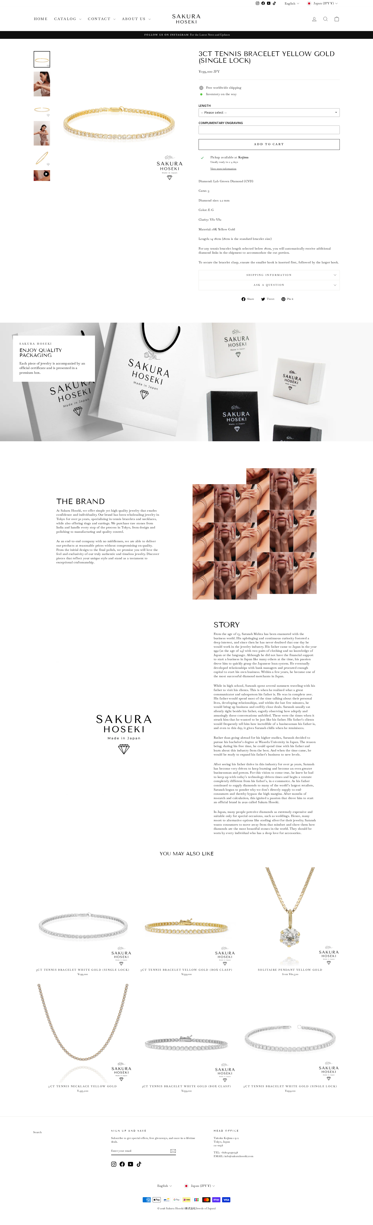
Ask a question (269, 284)
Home (41, 19)
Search (37, 1132)
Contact (100, 19)
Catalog (66, 19)
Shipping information (269, 274)
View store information (223, 168)
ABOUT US (134, 19)
